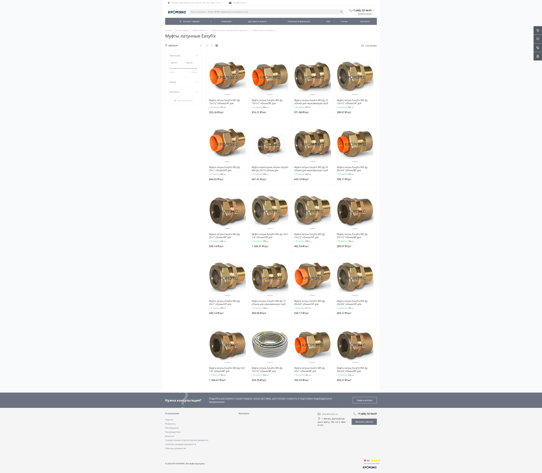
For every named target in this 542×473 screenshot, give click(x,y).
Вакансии (169, 436)
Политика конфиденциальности (180, 444)
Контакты (244, 413)
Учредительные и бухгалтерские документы (186, 440)
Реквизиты (170, 423)
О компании (172, 413)
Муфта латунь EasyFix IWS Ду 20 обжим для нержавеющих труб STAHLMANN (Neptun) (311, 170)
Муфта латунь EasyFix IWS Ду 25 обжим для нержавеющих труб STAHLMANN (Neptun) (311, 103)
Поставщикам (172, 428)
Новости (169, 419)
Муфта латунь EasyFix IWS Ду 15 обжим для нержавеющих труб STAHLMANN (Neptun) (269, 304)
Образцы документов (175, 448)
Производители (172, 432)
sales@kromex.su (240, 3)
